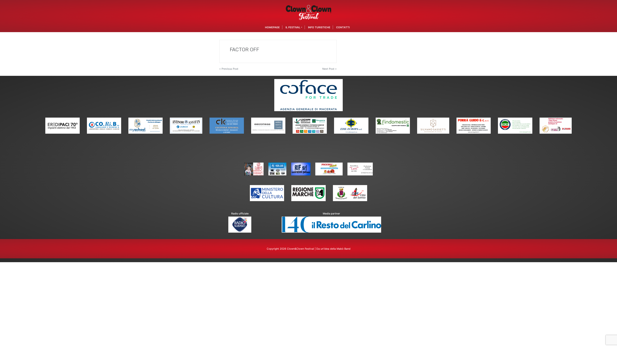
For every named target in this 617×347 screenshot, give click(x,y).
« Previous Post (228, 68)
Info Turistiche (319, 27)
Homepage (272, 27)
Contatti (343, 27)
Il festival (293, 27)
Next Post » (329, 68)
